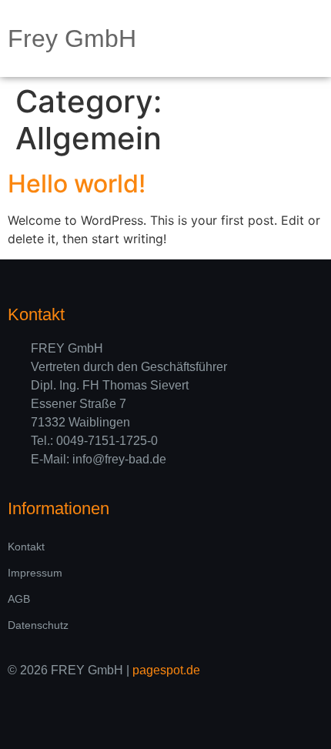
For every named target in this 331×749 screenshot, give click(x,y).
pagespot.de (166, 670)
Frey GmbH (72, 38)
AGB (19, 599)
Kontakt (26, 546)
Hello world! (76, 184)
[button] (312, 39)
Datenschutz (38, 625)
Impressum (35, 573)
